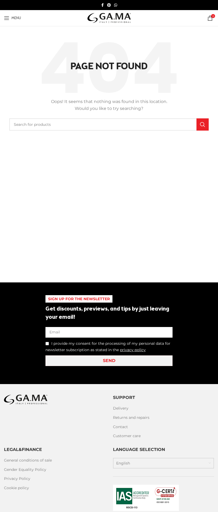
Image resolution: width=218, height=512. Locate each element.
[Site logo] (109, 17)
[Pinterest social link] (109, 5)
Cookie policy (16, 487)
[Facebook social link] (102, 5)
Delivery (120, 408)
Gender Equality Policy (25, 469)
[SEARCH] (202, 124)
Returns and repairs (131, 417)
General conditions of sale (28, 460)
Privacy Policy (17, 478)
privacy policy (133, 349)
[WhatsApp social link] (115, 5)
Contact (120, 426)
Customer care (127, 435)
